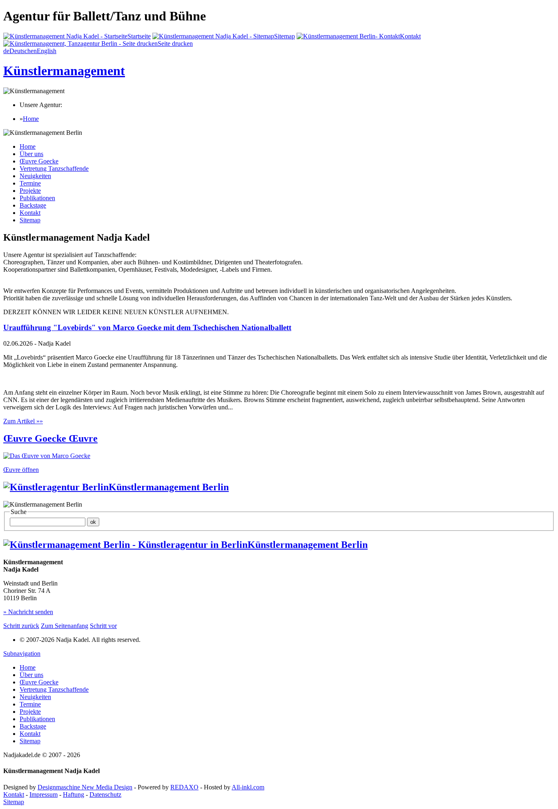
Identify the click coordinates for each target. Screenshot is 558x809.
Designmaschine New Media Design (85, 787)
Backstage (33, 205)
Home (31, 118)
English (43, 50)
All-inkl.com (248, 787)
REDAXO (184, 787)
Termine (30, 183)
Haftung (73, 794)
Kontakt (410, 36)
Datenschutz (105, 794)
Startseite (139, 36)
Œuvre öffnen (21, 469)
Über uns (31, 153)
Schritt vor (103, 625)
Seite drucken (175, 43)
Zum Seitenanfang (64, 625)
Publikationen (37, 197)
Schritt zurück (21, 625)
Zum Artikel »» (23, 421)
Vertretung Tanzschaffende (54, 168)
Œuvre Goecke (39, 161)
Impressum (43, 794)
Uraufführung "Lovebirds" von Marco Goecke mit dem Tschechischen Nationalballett (147, 327)
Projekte (30, 190)
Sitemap (284, 36)
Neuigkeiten (35, 175)
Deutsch (17, 50)
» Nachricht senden (28, 611)
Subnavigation (21, 653)
